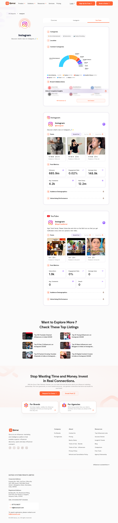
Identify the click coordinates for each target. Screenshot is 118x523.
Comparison (98, 447)
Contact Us (72, 433)
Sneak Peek (69, 393)
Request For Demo (48, 393)
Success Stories (100, 436)
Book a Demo (103, 3)
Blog (96, 444)
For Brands (57, 433)
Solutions (31, 3)
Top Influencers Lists (101, 433)
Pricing (58, 3)
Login (71, 3)
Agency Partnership (101, 454)
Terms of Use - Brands (75, 444)
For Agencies (58, 436)
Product (20, 3)
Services (51, 3)
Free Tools (98, 451)
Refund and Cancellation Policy (78, 454)
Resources (41, 3)
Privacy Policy (73, 451)
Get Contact (91, 100)
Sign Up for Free (84, 3)
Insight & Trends (100, 440)
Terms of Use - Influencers (77, 447)
